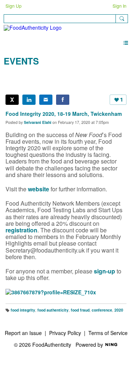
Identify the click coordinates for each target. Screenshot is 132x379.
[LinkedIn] (29, 100)
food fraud (80, 310)
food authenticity (53, 310)
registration (21, 230)
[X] (12, 100)
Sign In (119, 6)
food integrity (23, 310)
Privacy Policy (65, 332)
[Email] (45, 100)
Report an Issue (23, 332)
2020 (118, 310)
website (38, 189)
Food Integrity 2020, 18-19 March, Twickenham (64, 113)
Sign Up (14, 6)
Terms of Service (108, 332)
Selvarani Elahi (37, 122)
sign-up (104, 271)
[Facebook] (62, 100)
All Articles (15, 76)
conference (102, 310)
